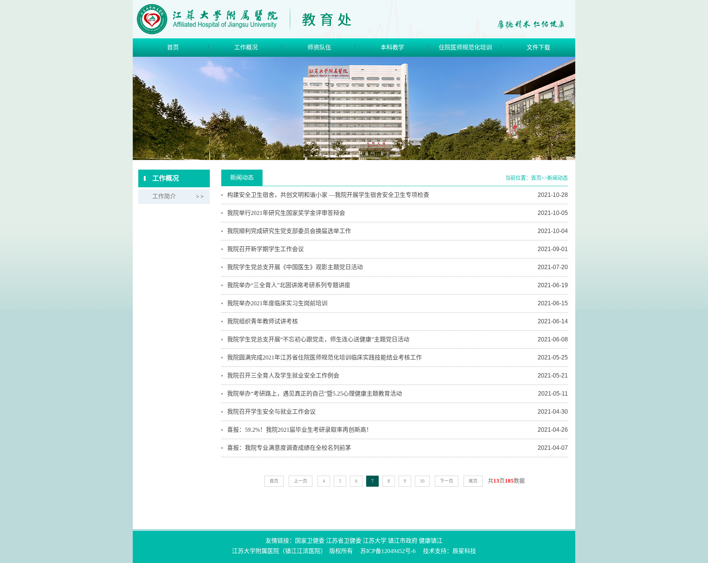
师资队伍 (319, 47)
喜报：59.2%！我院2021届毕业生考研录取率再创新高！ (299, 430)
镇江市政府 (402, 541)
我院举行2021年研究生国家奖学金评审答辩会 (286, 213)
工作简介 (164, 196)
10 (422, 481)
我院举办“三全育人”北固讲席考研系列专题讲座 (288, 285)
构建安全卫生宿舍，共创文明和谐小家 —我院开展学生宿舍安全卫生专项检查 (328, 195)
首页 (173, 47)
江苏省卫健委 (343, 541)
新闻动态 (557, 178)
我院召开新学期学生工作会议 (265, 249)
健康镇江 (430, 541)
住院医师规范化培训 (465, 47)
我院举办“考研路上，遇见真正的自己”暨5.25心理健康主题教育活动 (314, 393)
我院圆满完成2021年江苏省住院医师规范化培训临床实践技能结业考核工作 (324, 357)
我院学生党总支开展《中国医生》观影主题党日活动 (295, 267)
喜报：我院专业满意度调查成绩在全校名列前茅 (289, 448)
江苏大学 (374, 541)
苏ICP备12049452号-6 (388, 551)
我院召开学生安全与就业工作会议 (271, 412)
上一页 (300, 481)
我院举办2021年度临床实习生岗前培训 (277, 303)
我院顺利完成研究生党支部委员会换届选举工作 (289, 231)
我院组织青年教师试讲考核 (262, 321)
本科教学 (392, 47)
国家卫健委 (309, 541)
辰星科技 (464, 551)
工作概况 (246, 47)
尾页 (473, 481)
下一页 (446, 481)
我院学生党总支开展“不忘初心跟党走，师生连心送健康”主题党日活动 (318, 339)
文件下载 (538, 47)
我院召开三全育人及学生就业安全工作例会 (283, 375)
